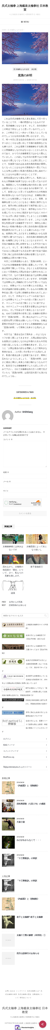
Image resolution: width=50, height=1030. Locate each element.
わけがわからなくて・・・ (29, 840)
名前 (6, 472)
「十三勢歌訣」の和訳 (27, 858)
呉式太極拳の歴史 (24, 994)
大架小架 (21, 822)
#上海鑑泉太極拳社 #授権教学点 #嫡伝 (25, 1017)
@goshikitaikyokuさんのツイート (18, 767)
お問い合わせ (10, 991)
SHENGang (27, 411)
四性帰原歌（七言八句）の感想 (31, 804)
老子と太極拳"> (30, 917)
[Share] (42, 1024)
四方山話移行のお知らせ (28, 953)
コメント (8, 439)
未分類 (33, 398)
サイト (6, 491)
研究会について (25, 998)
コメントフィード (11, 751)
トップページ (21, 991)
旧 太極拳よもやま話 (21, 398)
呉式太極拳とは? (33, 991)
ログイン (7, 739)
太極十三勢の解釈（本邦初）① (31, 935)
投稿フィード (9, 745)
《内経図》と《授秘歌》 (28, 785)
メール (7, 481)
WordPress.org (8, 757)
